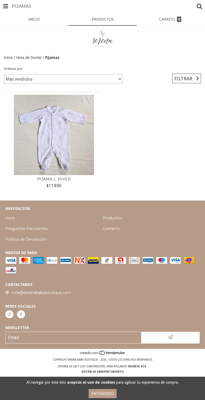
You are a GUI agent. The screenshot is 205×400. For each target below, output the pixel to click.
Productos (112, 218)
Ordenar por (13, 69)
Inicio (8, 57)
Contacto (111, 228)
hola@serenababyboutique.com (41, 292)
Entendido (102, 393)
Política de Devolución (26, 239)
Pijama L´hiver (54, 179)
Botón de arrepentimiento (103, 371)
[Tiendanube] (102, 354)
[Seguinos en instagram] (9, 314)
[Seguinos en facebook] (21, 314)
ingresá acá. (137, 366)
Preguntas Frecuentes (26, 228)
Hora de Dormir (29, 57)
